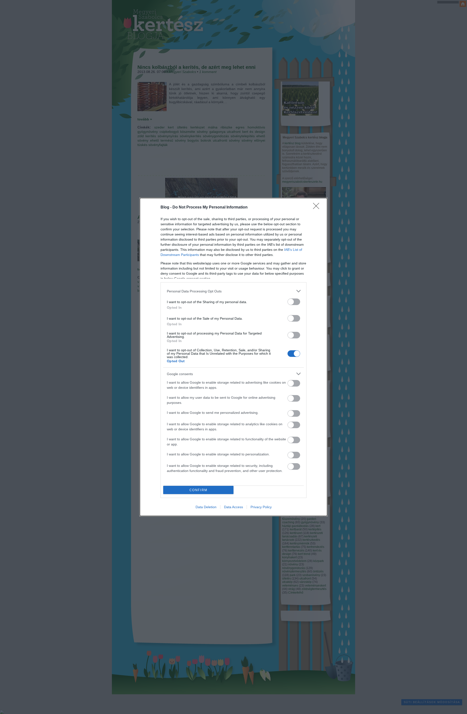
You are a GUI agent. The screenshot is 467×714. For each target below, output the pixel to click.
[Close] (317, 207)
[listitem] (233, 291)
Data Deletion (206, 507)
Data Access (233, 507)
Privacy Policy (261, 507)
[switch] (293, 301)
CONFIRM (198, 490)
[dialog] (233, 357)
